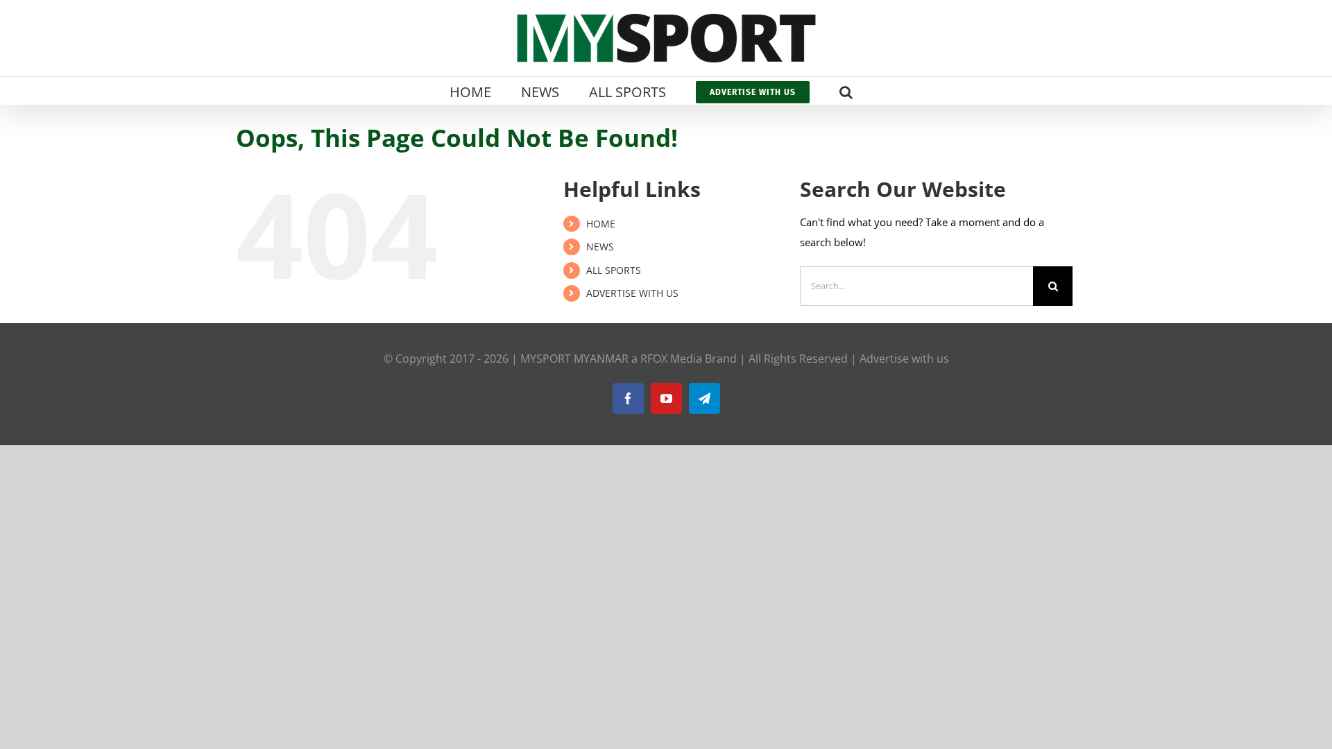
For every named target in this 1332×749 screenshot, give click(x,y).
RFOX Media (671, 358)
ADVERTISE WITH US (632, 293)
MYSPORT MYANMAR (574, 358)
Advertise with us (904, 358)
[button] (846, 91)
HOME (600, 223)
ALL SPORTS (613, 270)
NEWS (600, 246)
